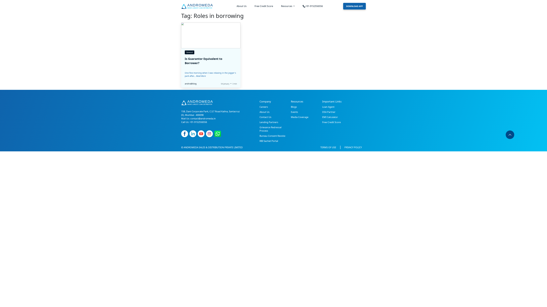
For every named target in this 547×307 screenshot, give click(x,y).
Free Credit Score (264, 6)
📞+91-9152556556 (313, 6)
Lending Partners (269, 122)
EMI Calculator (330, 117)
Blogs (294, 106)
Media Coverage (299, 117)
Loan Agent (328, 106)
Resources (287, 6)
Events (294, 112)
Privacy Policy (353, 147)
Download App (354, 6)
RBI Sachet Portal (269, 141)
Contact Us (265, 117)
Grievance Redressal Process (270, 129)
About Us (242, 6)
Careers (264, 106)
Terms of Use (328, 147)
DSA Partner (328, 112)
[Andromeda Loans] (197, 6)
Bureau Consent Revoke (272, 135)
